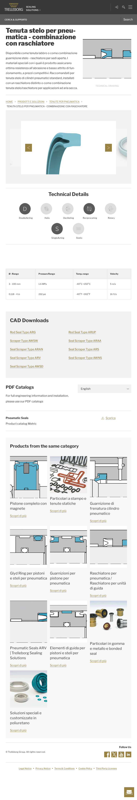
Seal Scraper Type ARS (83, 349)
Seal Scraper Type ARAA (84, 340)
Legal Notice (25, 768)
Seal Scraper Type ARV (25, 358)
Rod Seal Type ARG (23, 332)
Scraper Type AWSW (24, 340)
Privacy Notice (42, 768)
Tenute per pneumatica (64, 101)
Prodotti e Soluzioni (31, 101)
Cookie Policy (85, 768)
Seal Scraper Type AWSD (26, 366)
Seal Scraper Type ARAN (26, 349)
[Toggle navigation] (129, 7)
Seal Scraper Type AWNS (85, 358)
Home (9, 101)
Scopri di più (18, 516)
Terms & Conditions (64, 768)
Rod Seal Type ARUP (82, 332)
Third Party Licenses (106, 768)
